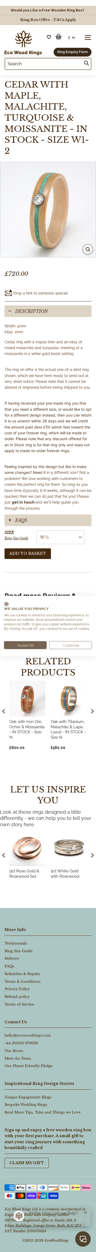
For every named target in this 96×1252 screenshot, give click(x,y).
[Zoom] (88, 249)
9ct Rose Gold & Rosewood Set (24, 874)
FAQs (21, 520)
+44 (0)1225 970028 (21, 1043)
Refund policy (17, 996)
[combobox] (48, 64)
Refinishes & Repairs (22, 974)
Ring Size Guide (16, 538)
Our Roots (14, 1051)
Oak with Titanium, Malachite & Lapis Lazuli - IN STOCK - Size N (68, 729)
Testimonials (16, 943)
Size (16, 535)
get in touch (23, 502)
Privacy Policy (17, 989)
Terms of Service (19, 1004)
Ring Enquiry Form (72, 52)
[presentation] (3, 855)
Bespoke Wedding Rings (26, 1104)
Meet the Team (18, 1058)
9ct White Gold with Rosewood (65, 874)
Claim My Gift (26, 1162)
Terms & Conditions (23, 981)
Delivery (12, 958)
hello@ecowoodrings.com (28, 1035)
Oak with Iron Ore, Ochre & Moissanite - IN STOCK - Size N (27, 729)
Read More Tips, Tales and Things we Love (43, 1112)
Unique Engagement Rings (28, 1097)
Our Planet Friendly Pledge (29, 1066)
